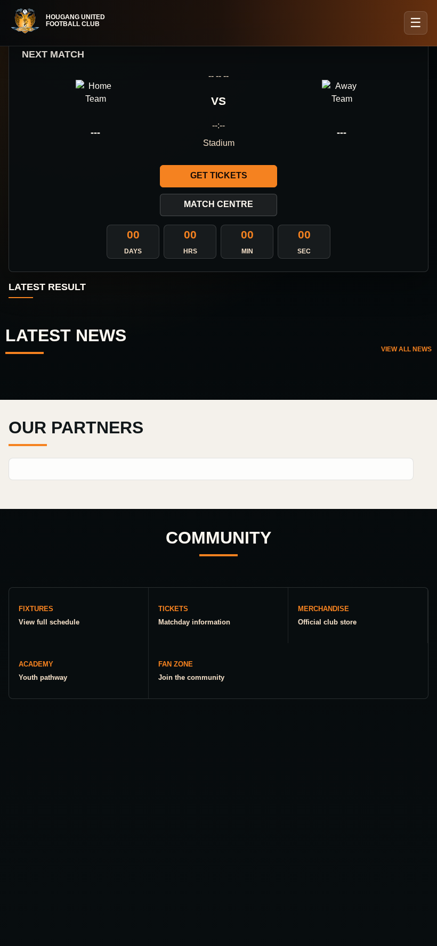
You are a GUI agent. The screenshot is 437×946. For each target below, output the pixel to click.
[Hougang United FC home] (63, 20)
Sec (304, 251)
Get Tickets (218, 175)
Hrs (190, 251)
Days (133, 251)
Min (247, 251)
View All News (406, 349)
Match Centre (218, 204)
